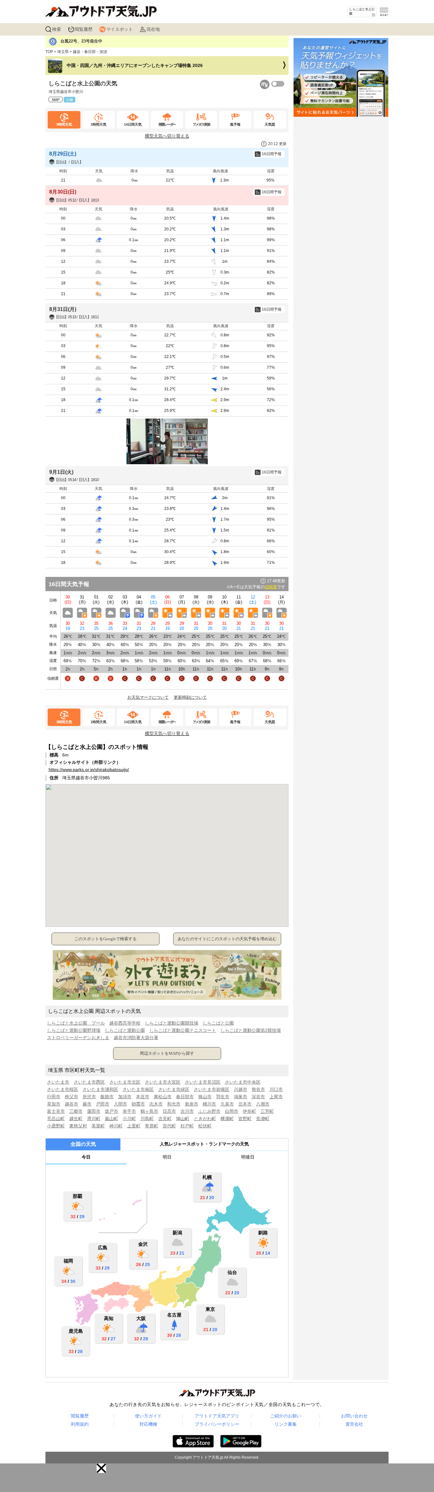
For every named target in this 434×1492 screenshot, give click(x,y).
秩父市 (71, 1096)
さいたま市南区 (138, 1089)
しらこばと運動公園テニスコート (182, 1030)
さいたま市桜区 (62, 1089)
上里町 (133, 1125)
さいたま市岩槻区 (211, 1089)
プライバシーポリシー (217, 1424)
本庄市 (142, 1096)
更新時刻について (190, 697)
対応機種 (148, 1424)
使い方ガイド (148, 1415)
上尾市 (276, 1096)
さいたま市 (58, 1082)
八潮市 (262, 1103)
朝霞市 (138, 1103)
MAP (55, 100)
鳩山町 (182, 1118)
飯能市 (107, 1096)
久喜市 (227, 1103)
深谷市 (258, 1096)
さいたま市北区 (124, 1082)
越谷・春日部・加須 (90, 52)
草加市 (53, 1103)
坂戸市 (111, 1111)
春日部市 (185, 1096)
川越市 (240, 1089)
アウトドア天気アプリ (217, 1415)
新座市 (191, 1103)
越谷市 (71, 1103)
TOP (49, 52)
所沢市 (89, 1096)
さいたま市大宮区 (162, 1082)
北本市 (245, 1103)
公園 (69, 100)
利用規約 (80, 1424)
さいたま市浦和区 (100, 1089)
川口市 (276, 1089)
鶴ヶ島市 (149, 1111)
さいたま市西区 (89, 1082)
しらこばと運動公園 (125, 1030)
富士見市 (56, 1111)
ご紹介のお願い (285, 1415)
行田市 (53, 1096)
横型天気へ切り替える (167, 135)
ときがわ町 (205, 1118)
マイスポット (119, 29)
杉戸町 (187, 1125)
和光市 (173, 1103)
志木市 (156, 1103)
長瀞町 (262, 1118)
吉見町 (165, 1118)
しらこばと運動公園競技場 (171, 1023)
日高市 (169, 1111)
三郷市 (76, 1111)
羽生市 (222, 1096)
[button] (101, 1468)
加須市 (125, 1096)
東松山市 (163, 1096)
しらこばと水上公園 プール (76, 1023)
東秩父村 (78, 1125)
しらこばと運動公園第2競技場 (250, 1030)
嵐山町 (111, 1118)
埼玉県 (63, 52)
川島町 (147, 1118)
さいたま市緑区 (173, 1089)
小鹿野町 (56, 1125)
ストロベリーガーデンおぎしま (78, 1037)
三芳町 (267, 1111)
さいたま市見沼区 (202, 1082)
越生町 (76, 1118)
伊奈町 (249, 1111)
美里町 (98, 1125)
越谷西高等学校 (124, 1023)
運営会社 (354, 1424)
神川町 (116, 1125)
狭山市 (205, 1096)
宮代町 (169, 1125)
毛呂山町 (56, 1118)
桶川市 (209, 1103)
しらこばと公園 (218, 1023)
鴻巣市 (240, 1096)
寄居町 (151, 1125)
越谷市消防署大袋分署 (136, 1037)
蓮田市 (93, 1111)
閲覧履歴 (83, 29)
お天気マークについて (148, 697)
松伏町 (205, 1125)
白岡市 (231, 1111)
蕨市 (87, 1103)
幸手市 (129, 1111)
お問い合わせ (354, 1415)
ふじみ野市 (209, 1111)
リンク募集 (286, 1424)
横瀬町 (227, 1118)
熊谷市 (258, 1089)
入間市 (120, 1103)
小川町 (129, 1118)
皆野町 (245, 1118)
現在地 (153, 29)
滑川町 (93, 1118)
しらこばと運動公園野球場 (73, 1030)
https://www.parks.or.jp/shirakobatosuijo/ (89, 769)
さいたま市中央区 (243, 1082)
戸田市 (102, 1103)
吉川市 (187, 1111)
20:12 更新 (277, 144)
